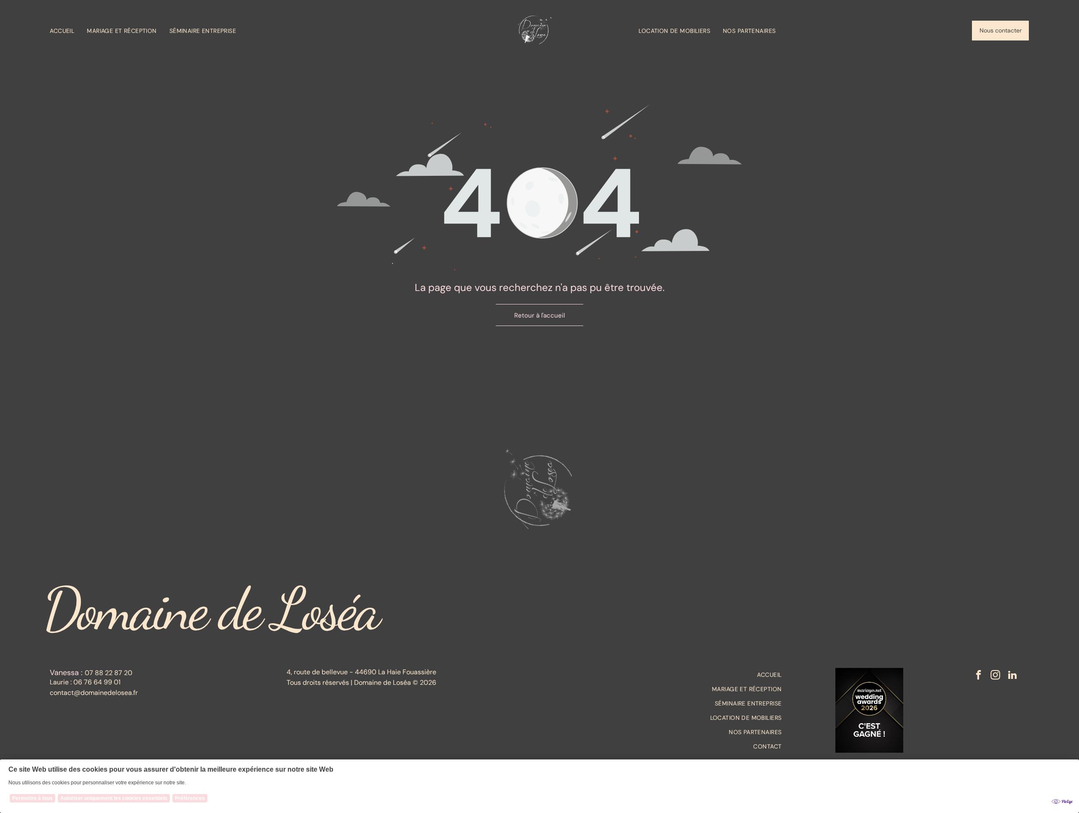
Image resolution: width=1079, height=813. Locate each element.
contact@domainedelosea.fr (94, 692)
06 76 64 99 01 (97, 682)
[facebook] (978, 676)
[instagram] (995, 676)
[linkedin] (1012, 676)
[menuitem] (68, 30)
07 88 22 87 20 (108, 672)
